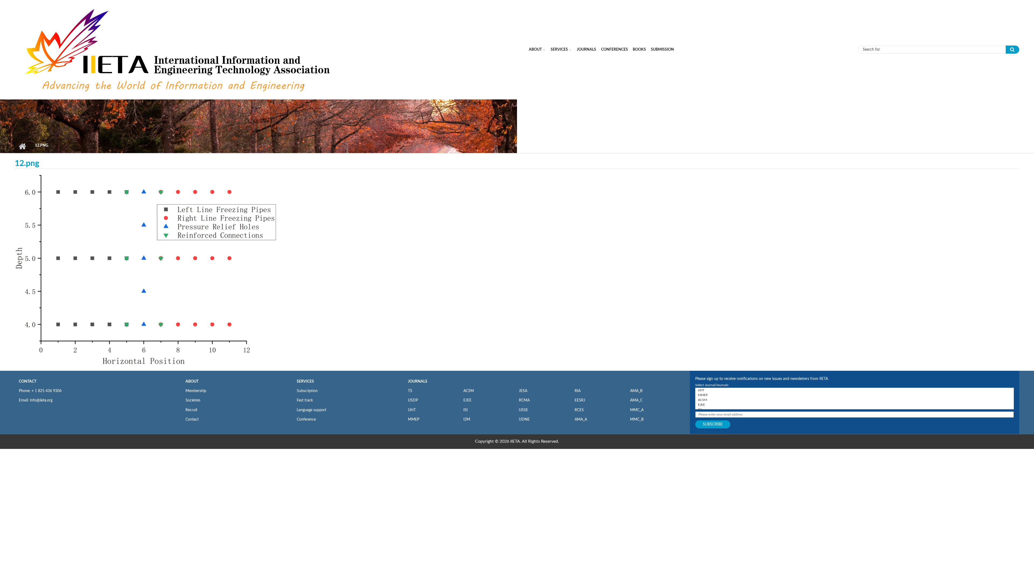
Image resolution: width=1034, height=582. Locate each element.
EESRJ (580, 400)
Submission (662, 49)
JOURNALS (417, 381)
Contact (192, 419)
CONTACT (27, 381)
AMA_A (581, 419)
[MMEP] (854, 395)
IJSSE (523, 410)
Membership (196, 391)
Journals (586, 49)
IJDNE (524, 419)
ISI (465, 410)
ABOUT (192, 381)
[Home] (179, 49)
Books (639, 49)
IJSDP (413, 400)
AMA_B (636, 391)
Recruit (191, 410)
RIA (578, 391)
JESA (523, 391)
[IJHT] (854, 390)
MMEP (413, 419)
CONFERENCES (614, 49)
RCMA (524, 400)
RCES (579, 410)
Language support (311, 410)
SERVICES (305, 381)
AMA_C (636, 400)
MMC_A (637, 410)
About (535, 49)
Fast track (305, 400)
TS (410, 391)
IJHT (412, 410)
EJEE (467, 400)
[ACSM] (854, 399)
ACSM (468, 391)
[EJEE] (854, 404)
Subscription (307, 391)
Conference (306, 419)
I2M (466, 419)
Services (559, 49)
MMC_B (637, 419)
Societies (193, 400)
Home (22, 146)
